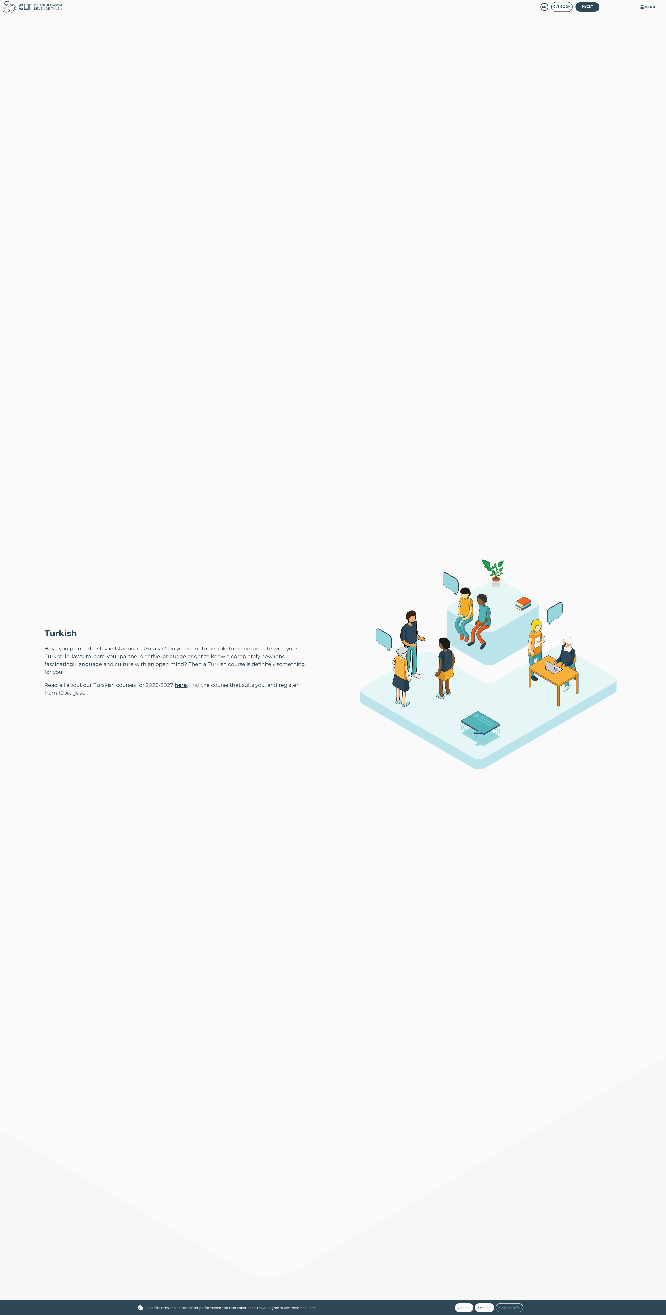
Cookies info (509, 1308)
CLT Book (562, 7)
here (181, 685)
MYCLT (587, 7)
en (544, 7)
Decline (484, 1308)
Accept (464, 1308)
